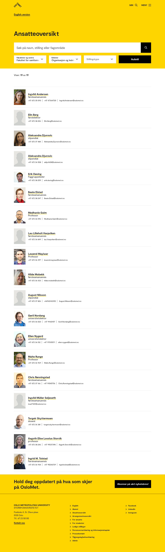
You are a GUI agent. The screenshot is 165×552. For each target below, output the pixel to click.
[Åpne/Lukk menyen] (149, 5)
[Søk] (136, 5)
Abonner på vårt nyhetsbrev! (132, 484)
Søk (131, 5)
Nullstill (135, 59)
